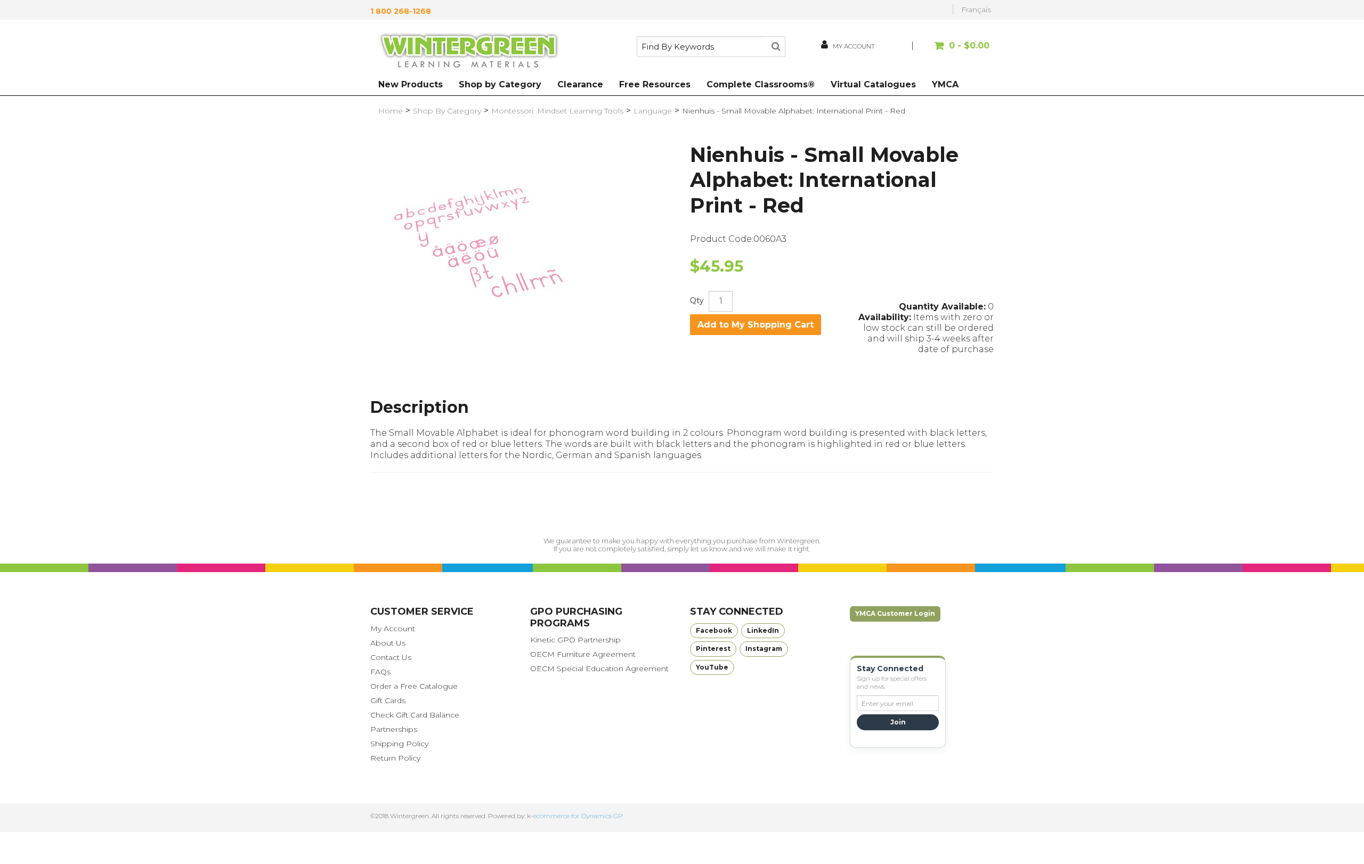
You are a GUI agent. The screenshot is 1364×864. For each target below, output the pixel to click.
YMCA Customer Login (895, 613)
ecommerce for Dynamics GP (578, 816)
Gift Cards (387, 700)
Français (976, 9)
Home (390, 111)
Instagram (763, 649)
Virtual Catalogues (873, 84)
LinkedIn (763, 630)
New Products (410, 84)
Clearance (580, 84)
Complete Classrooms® (761, 84)
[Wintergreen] (468, 52)
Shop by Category (500, 84)
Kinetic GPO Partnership (575, 640)
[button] (952, 51)
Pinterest (713, 649)
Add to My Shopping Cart (755, 325)
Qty (697, 300)
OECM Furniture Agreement (583, 654)
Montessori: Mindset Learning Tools (557, 111)
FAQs (380, 671)
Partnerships (393, 729)
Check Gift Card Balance (414, 715)
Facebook (714, 630)
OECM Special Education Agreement (599, 668)
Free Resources (655, 84)
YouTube (712, 667)
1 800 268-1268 (400, 11)
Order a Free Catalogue (414, 686)
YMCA (945, 84)
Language (653, 111)
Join (898, 722)
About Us (387, 643)
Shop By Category (447, 111)
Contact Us (390, 657)
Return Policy (395, 758)
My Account (392, 628)
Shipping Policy (399, 743)
